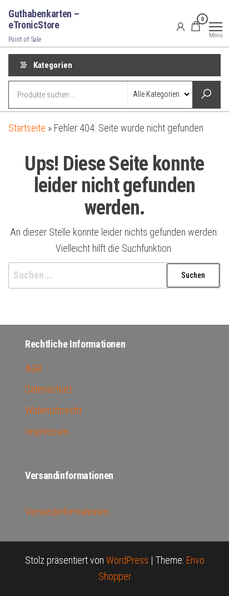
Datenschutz (49, 389)
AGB (33, 368)
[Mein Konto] (181, 26)
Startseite (27, 128)
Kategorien (52, 65)
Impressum (46, 431)
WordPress (127, 560)
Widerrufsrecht (53, 410)
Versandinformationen (66, 511)
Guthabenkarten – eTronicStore (43, 19)
